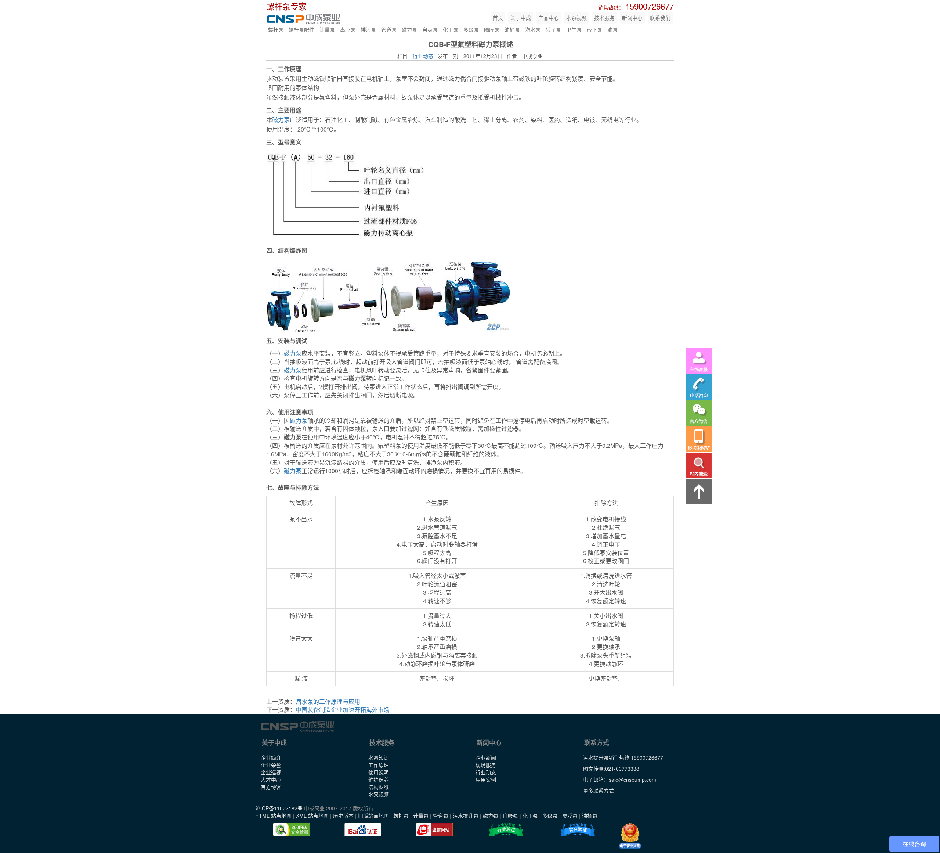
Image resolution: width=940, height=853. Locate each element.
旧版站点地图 (373, 815)
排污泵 (368, 29)
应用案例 (486, 779)
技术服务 (604, 17)
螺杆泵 (275, 29)
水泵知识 (378, 757)
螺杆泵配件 (301, 29)
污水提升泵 (465, 815)
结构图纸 (378, 787)
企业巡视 (271, 772)
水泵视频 (576, 17)
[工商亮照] (630, 836)
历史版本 (343, 815)
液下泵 (594, 29)
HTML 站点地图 (273, 815)
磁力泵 (409, 29)
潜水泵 (532, 29)
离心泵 (347, 29)
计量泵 (327, 29)
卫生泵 (574, 29)
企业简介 (271, 757)
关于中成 (520, 17)
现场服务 (486, 765)
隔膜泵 (491, 29)
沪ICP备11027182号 (279, 808)
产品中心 (548, 17)
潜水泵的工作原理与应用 (328, 701)
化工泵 (450, 29)
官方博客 (271, 787)
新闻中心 (632, 17)
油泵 (612, 29)
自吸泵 (430, 29)
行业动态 (423, 56)
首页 (498, 17)
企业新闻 (486, 757)
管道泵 (389, 29)
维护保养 (378, 779)
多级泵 (471, 29)
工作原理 (378, 765)
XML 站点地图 (312, 815)
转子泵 (553, 29)
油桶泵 (512, 29)
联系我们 (660, 17)
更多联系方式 (598, 790)
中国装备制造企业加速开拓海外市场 (343, 709)
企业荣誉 (271, 765)
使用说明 (378, 772)
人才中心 (271, 779)
